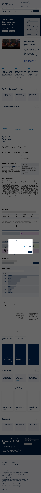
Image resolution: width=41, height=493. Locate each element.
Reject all (25, 251)
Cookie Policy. (20, 248)
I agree (30, 251)
